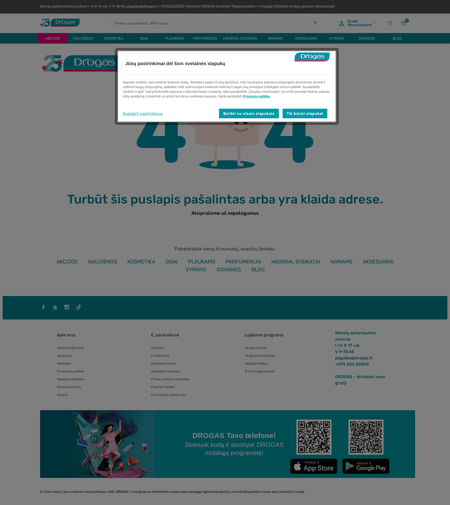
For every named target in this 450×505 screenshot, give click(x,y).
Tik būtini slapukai (305, 113)
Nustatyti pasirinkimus (142, 113)
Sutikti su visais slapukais (249, 113)
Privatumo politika (256, 96)
